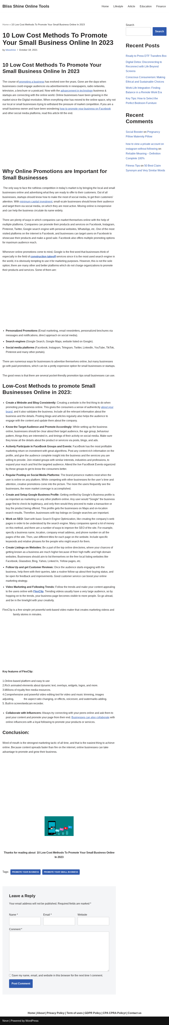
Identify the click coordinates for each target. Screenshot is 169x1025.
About (41, 1013)
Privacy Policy (56, 1013)
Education (146, 6)
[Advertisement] (59, 143)
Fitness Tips (133, 165)
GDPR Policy (93, 1013)
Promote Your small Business (61, 872)
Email (47, 914)
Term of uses (75, 1013)
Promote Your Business (25, 872)
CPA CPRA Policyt (114, 1013)
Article (131, 6)
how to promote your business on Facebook (85, 108)
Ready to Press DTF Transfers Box (146, 55)
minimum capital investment (36, 201)
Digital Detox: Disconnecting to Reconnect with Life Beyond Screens (144, 66)
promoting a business (31, 81)
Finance (161, 6)
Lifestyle (118, 6)
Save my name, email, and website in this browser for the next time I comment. (57, 975)
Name (13, 914)
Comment (15, 929)
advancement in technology (77, 90)
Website (82, 914)
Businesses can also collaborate (90, 717)
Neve (5, 1020)
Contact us (134, 1013)
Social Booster (134, 131)
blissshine (11, 50)
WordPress (31, 1020)
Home (105, 6)
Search (130, 25)
